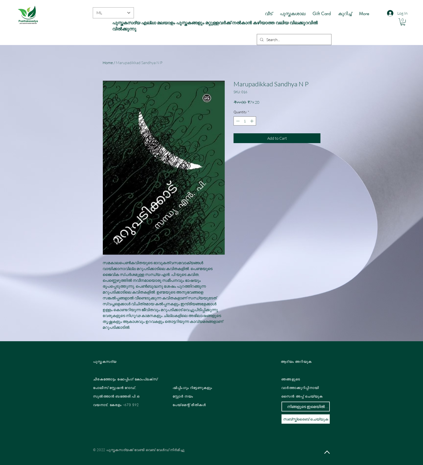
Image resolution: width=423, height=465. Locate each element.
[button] (403, 21)
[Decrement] (237, 121)
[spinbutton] (244, 121)
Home (108, 62)
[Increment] (252, 121)
